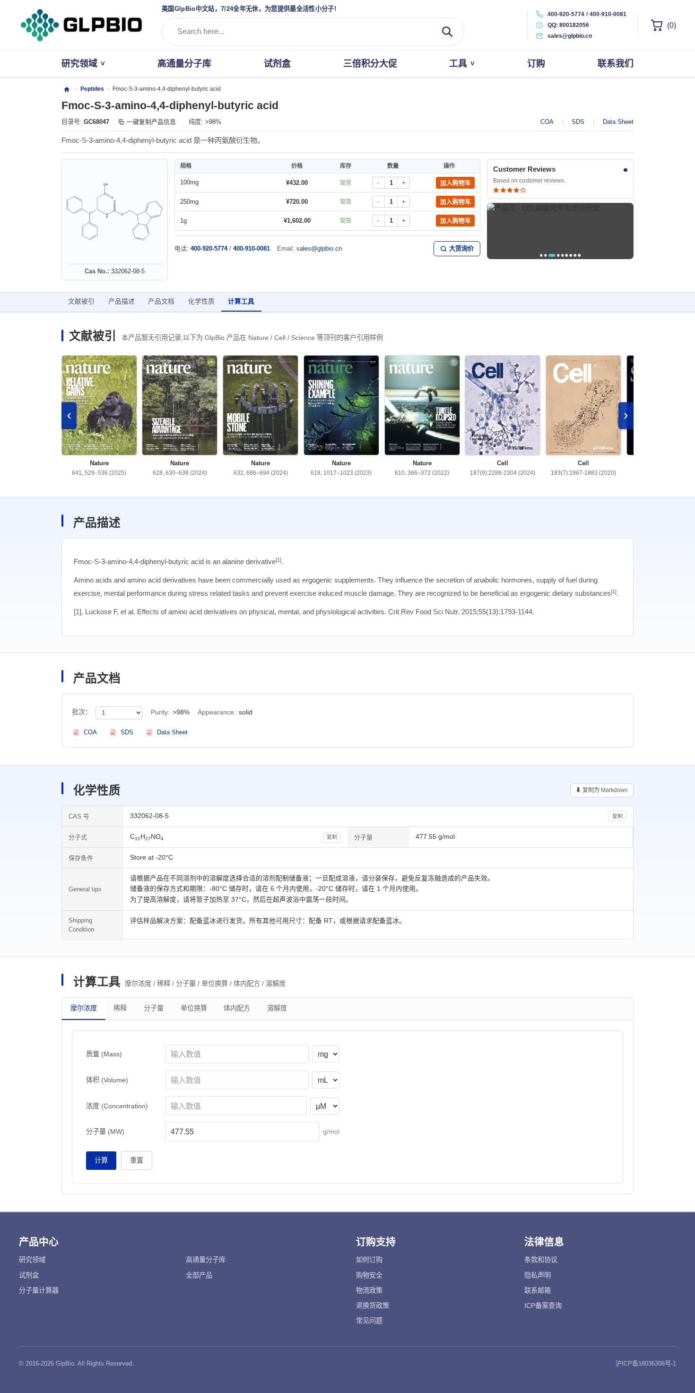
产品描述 (121, 301)
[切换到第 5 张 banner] (562, 255)
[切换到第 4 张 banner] (558, 255)
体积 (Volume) (107, 1080)
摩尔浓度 (83, 1008)
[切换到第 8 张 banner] (575, 255)
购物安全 (369, 1275)
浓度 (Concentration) (117, 1106)
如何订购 (369, 1259)
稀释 (120, 1008)
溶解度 (277, 1008)
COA (547, 121)
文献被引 (81, 301)
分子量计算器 (39, 1290)
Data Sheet (618, 121)
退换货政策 (372, 1305)
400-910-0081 (608, 14)
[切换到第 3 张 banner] (551, 255)
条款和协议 (540, 1259)
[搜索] (447, 31)
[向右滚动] (626, 415)
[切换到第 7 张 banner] (571, 255)
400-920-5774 (565, 14)
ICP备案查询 (543, 1305)
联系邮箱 (537, 1290)
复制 (617, 816)
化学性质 (201, 301)
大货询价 (461, 248)
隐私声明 (537, 1275)
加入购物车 (455, 182)
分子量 (154, 1008)
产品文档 (161, 301)
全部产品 (199, 1275)
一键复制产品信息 (151, 121)
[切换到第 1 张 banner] (541, 255)
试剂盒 (29, 1275)
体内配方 (237, 1008)
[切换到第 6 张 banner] (566, 255)
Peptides (92, 89)
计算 (101, 1160)
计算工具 (241, 301)
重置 (136, 1160)
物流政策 (369, 1290)
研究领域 (32, 1259)
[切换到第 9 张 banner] (579, 255)
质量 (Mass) (104, 1054)
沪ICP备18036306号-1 (646, 1363)
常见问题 (369, 1320)
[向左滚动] (69, 415)
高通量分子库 (206, 1259)
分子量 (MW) (105, 1131)
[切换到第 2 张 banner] (545, 255)
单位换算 (194, 1008)
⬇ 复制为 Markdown (601, 790)
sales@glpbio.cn (319, 248)
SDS (578, 121)
